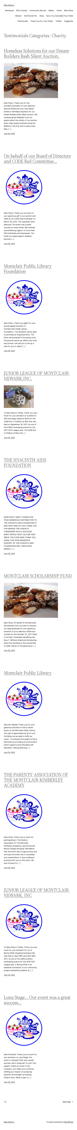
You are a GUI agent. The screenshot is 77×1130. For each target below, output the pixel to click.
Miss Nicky (68, 10)
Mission (18, 16)
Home (59, 10)
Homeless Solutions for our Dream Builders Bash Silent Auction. (36, 53)
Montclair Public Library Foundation (28, 268)
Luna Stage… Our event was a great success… (37, 1000)
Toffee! (58, 21)
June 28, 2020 (9, 134)
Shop (41, 16)
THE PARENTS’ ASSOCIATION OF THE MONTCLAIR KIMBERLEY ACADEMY (36, 780)
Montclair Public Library (28, 672)
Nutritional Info (30, 16)
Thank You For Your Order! (41, 21)
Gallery (51, 10)
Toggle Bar (68, 21)
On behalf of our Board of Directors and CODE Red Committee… (37, 158)
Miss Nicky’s (9, 5)
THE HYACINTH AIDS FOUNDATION (25, 462)
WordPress (68, 1122)
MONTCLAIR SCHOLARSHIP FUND (38, 575)
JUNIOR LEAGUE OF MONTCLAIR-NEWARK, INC (37, 892)
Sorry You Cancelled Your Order (59, 16)
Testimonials (22, 21)
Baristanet (9, 10)
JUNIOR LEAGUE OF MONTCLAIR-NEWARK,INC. (37, 375)
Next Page (68, 1102)
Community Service (37, 10)
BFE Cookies (21, 10)
